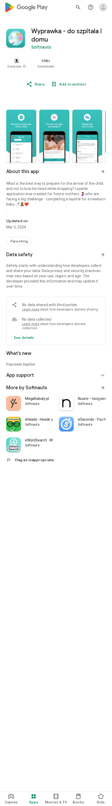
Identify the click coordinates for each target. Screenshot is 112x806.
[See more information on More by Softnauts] (102, 387)
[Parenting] (19, 241)
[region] (56, 63)
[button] (24, 66)
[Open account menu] (103, 7)
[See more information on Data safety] (102, 254)
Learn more (30, 309)
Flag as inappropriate (30, 460)
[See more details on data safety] (24, 337)
